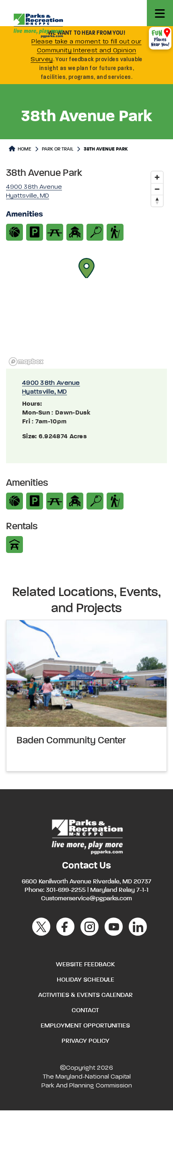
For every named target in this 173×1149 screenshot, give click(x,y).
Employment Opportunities (85, 1026)
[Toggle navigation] (160, 13)
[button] (86, 268)
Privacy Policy (85, 1041)
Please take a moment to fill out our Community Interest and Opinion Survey (86, 51)
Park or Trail (57, 149)
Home (23, 149)
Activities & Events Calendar (85, 995)
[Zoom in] (157, 177)
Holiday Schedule (85, 980)
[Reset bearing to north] (157, 200)
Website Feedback (85, 964)
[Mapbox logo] (26, 361)
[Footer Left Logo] (86, 836)
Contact (85, 1010)
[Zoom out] (157, 189)
